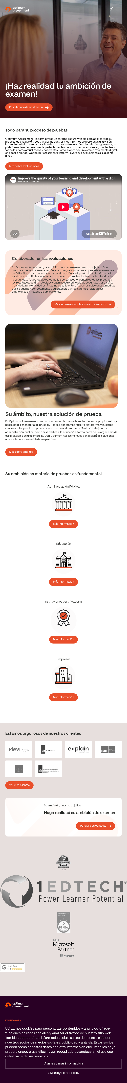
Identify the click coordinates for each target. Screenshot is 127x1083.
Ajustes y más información (63, 1063)
